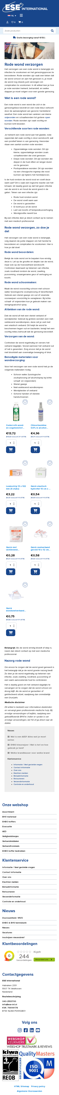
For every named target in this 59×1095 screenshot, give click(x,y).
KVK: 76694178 (10, 1007)
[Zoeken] (52, 31)
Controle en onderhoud (24, 784)
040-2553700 (9, 1001)
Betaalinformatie (21, 776)
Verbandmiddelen (10, 841)
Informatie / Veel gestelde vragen (28, 765)
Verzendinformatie (22, 781)
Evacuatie (7, 826)
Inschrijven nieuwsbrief (13, 937)
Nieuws (5, 927)
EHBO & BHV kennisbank (14, 922)
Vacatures (7, 932)
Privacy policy (38, 1086)
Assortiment (8, 812)
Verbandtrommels (10, 846)
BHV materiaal (9, 816)
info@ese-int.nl (9, 1004)
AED (4, 831)
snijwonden (10, 117)
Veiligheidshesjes (10, 836)
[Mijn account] (7, 22)
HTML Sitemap (21, 1086)
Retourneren (19, 779)
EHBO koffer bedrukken (13, 851)
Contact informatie (22, 767)
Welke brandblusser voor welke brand (30, 753)
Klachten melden (21, 773)
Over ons (17, 770)
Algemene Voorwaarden (29, 1091)
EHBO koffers (9, 821)
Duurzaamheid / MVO (12, 918)
